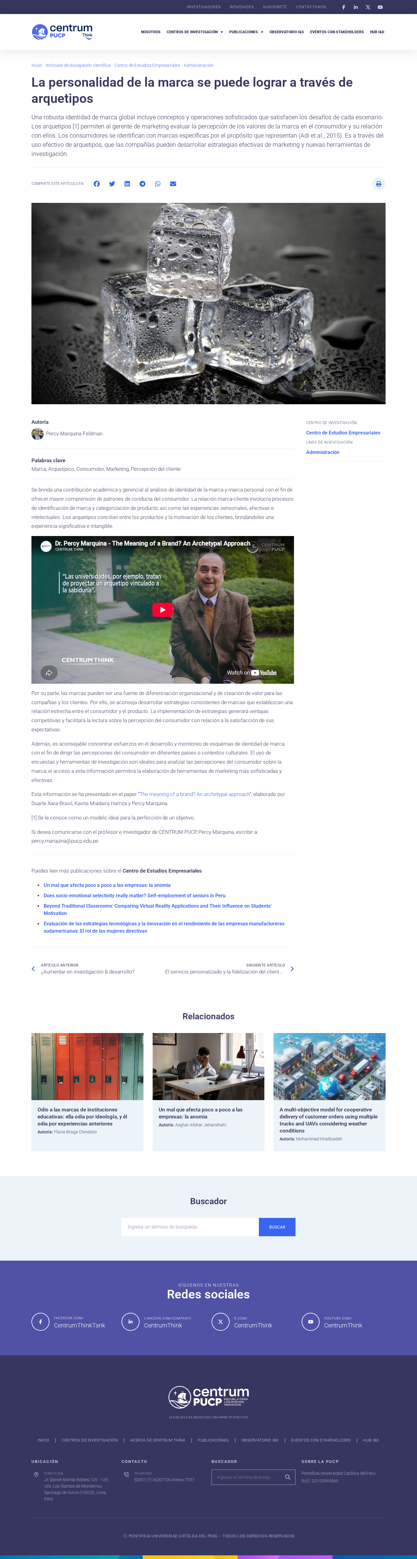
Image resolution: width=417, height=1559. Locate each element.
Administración (198, 65)
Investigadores (204, 7)
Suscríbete (275, 7)
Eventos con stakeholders (337, 32)
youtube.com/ (338, 1318)
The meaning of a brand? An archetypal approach (195, 794)
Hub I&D (377, 32)
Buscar (277, 1227)
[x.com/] (221, 1322)
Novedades (242, 7)
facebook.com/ (69, 1318)
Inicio (36, 65)
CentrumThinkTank (79, 1325)
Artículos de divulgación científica (78, 65)
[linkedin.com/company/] (130, 1322)
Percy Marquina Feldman (74, 433)
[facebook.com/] (40, 1322)
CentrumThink (163, 1325)
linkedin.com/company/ (168, 1318)
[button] (96, 184)
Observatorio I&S (287, 32)
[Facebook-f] (343, 7)
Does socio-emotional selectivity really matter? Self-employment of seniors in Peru (135, 895)
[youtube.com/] (311, 1322)
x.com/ (241, 1318)
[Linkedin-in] (355, 7)
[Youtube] (380, 7)
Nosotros (151, 32)
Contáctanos (311, 7)
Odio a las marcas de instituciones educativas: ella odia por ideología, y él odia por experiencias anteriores (82, 1117)
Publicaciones (243, 32)
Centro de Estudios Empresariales (147, 65)
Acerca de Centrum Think (158, 1440)
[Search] (287, 1477)
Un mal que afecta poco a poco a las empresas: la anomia (107, 885)
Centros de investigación (192, 32)
